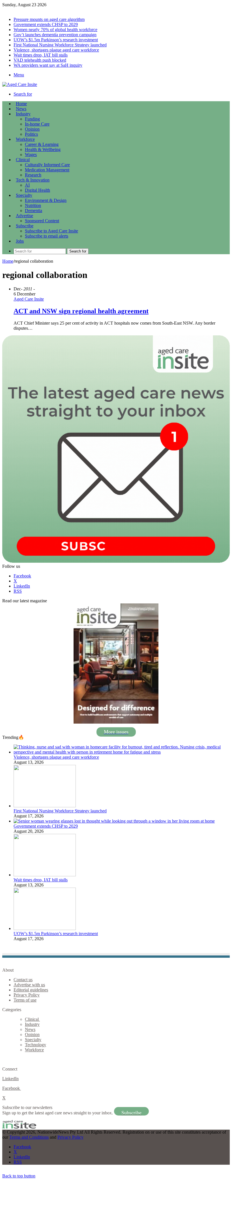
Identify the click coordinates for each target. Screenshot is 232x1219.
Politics (31, 134)
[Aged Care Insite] (19, 84)
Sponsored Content (42, 220)
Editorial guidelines (31, 989)
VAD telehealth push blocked (40, 60)
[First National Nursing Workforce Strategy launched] (45, 805)
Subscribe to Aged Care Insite (51, 230)
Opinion (32, 129)
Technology (35, 1044)
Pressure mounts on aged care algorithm (49, 19)
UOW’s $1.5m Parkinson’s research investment (56, 39)
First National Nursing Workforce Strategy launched (60, 44)
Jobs (20, 241)
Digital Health (37, 190)
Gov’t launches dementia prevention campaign (55, 34)
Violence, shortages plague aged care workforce (56, 50)
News (21, 108)
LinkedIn (10, 1078)
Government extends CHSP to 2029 (46, 24)
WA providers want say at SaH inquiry (48, 65)
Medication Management (47, 169)
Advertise (24, 215)
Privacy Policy (27, 995)
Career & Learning (42, 144)
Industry (23, 113)
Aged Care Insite (29, 299)
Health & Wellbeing (43, 149)
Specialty (24, 195)
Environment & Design (45, 200)
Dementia (33, 210)
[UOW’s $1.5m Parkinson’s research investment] (45, 928)
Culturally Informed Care (47, 164)
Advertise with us (29, 984)
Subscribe (24, 225)
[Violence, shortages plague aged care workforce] (122, 752)
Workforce (25, 139)
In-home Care (37, 124)
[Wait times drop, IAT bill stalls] (45, 874)
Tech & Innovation (33, 180)
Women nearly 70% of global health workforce (55, 29)
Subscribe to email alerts (46, 236)
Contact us (23, 979)
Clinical (23, 159)
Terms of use (25, 1000)
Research (33, 174)
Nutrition (33, 205)
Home (7, 261)
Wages (31, 154)
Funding (32, 118)
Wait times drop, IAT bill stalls (41, 55)
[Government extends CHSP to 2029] (114, 821)
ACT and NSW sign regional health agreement (81, 311)
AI (27, 185)
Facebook (11, 1088)
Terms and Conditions (29, 1137)
